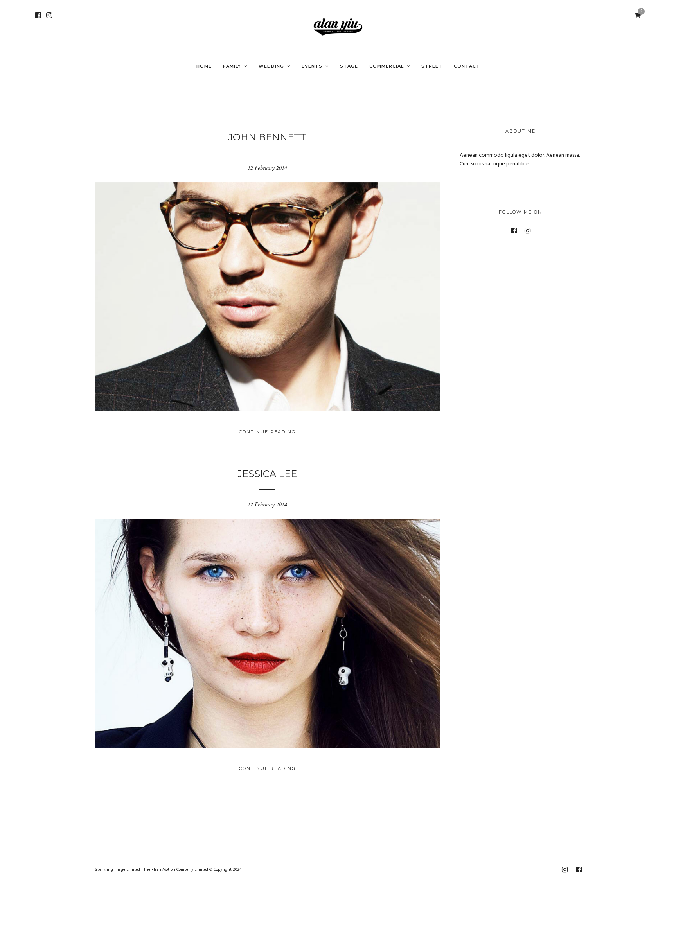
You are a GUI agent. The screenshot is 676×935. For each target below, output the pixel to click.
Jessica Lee (267, 473)
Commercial (386, 66)
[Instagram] (49, 15)
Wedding (271, 66)
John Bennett (267, 137)
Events (312, 66)
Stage (349, 66)
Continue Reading (267, 431)
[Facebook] (38, 15)
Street (431, 66)
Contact (467, 66)
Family (232, 66)
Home (204, 66)
